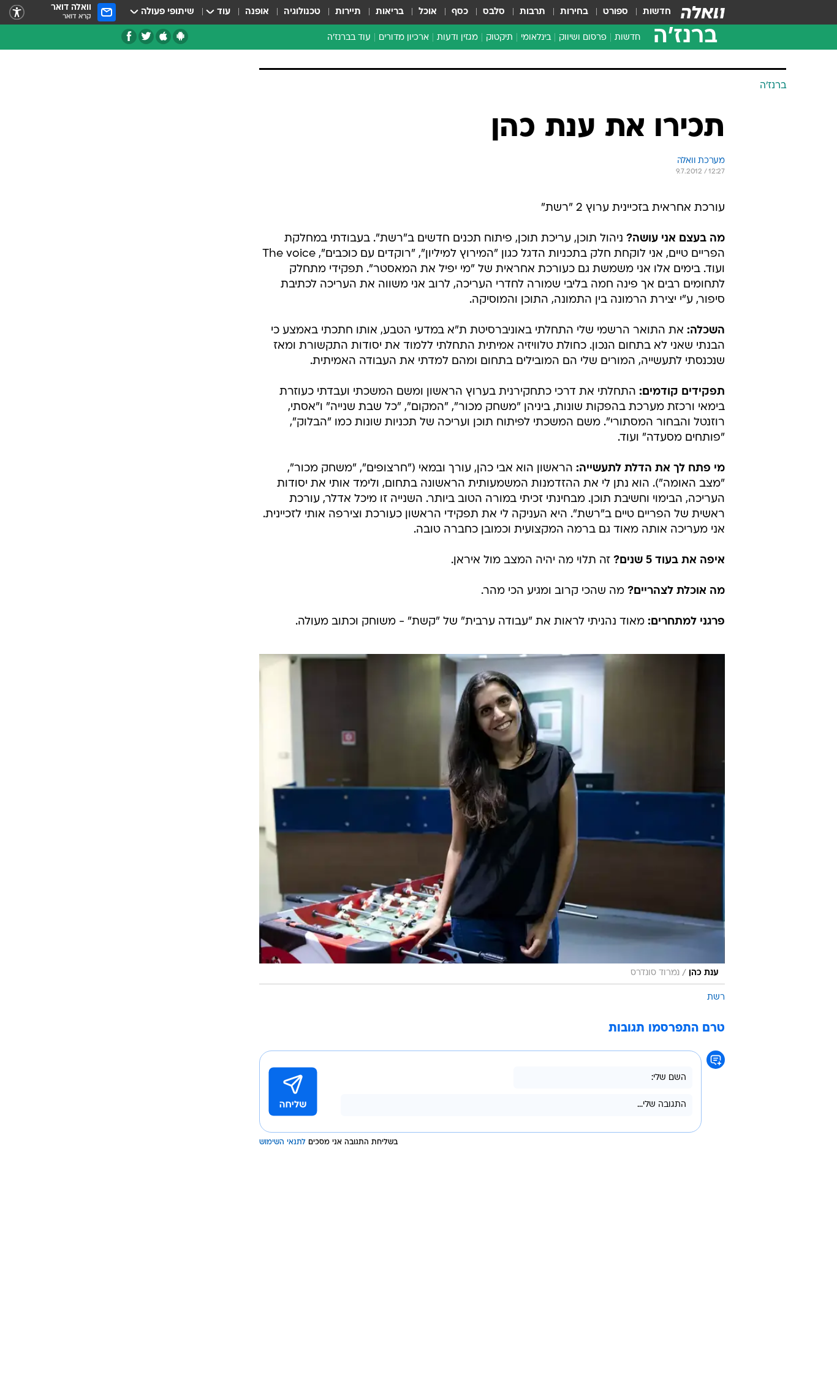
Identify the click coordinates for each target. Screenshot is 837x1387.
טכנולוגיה (302, 12)
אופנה (257, 12)
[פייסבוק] (129, 36)
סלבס (494, 12)
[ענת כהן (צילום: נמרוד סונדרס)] (492, 819)
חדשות (657, 12)
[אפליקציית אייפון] (163, 36)
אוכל (427, 12)
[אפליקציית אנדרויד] (180, 36)
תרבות (532, 12)
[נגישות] (17, 12)
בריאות (390, 12)
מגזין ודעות (457, 38)
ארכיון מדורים (404, 38)
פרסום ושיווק (583, 38)
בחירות (574, 12)
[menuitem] (649, 12)
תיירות (348, 12)
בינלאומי (536, 38)
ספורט (615, 12)
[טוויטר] (146, 36)
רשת (716, 997)
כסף (460, 12)
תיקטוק (499, 38)
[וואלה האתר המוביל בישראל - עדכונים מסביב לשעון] (703, 12)
